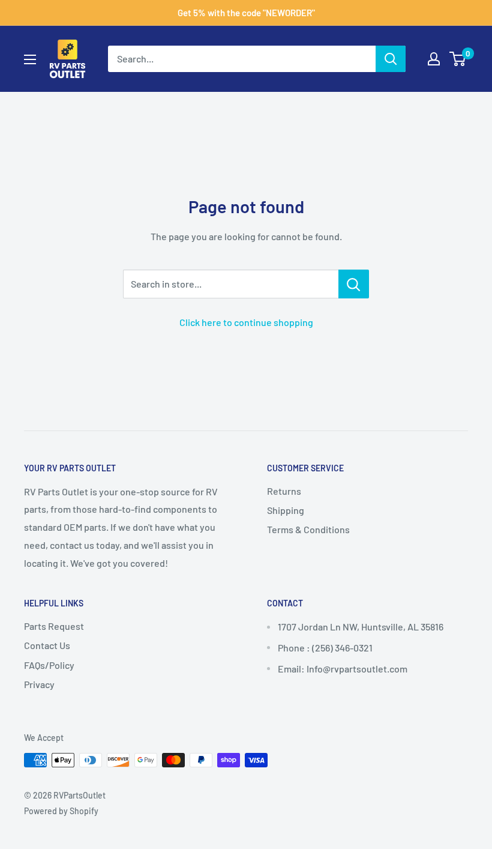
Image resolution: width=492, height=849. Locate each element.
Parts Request (54, 626)
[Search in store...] (353, 284)
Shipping (285, 510)
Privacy (39, 684)
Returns (284, 491)
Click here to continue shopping (246, 322)
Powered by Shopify (61, 811)
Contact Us (47, 645)
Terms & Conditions (308, 529)
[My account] (434, 58)
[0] (458, 59)
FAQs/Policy (49, 665)
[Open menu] (30, 59)
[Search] (391, 59)
